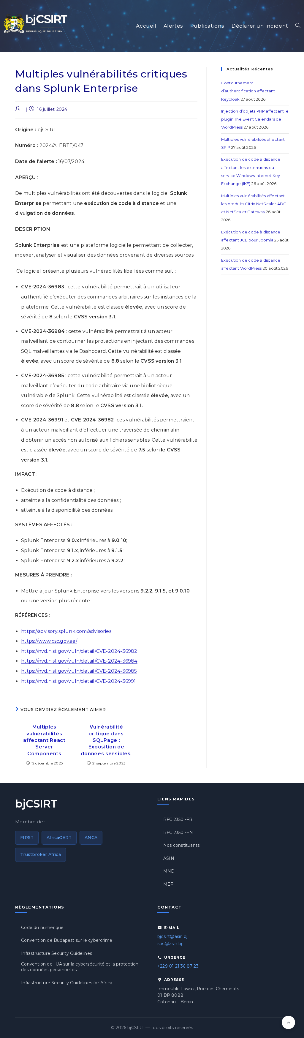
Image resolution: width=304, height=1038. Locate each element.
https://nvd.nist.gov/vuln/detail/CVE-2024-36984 (79, 661)
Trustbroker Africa (40, 854)
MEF (168, 884)
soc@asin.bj (169, 943)
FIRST (27, 837)
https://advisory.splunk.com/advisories (66, 631)
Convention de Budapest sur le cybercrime (66, 940)
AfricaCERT (59, 837)
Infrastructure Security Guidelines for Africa (66, 982)
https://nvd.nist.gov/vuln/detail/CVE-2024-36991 (78, 681)
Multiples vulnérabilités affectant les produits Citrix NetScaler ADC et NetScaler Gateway (253, 203)
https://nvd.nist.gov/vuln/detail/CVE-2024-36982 (79, 651)
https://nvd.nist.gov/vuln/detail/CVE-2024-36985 (79, 671)
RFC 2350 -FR (177, 819)
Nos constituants (181, 845)
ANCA (91, 837)
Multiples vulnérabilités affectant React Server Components (44, 740)
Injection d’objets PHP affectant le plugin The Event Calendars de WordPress (255, 119)
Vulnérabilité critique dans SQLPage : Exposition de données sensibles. (106, 740)
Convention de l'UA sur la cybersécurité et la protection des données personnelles (79, 967)
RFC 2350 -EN (178, 832)
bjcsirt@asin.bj (172, 936)
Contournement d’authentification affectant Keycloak (248, 91)
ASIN (168, 858)
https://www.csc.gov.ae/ (49, 641)
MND (169, 871)
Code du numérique (42, 927)
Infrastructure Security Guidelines (56, 953)
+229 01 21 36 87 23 (178, 966)
